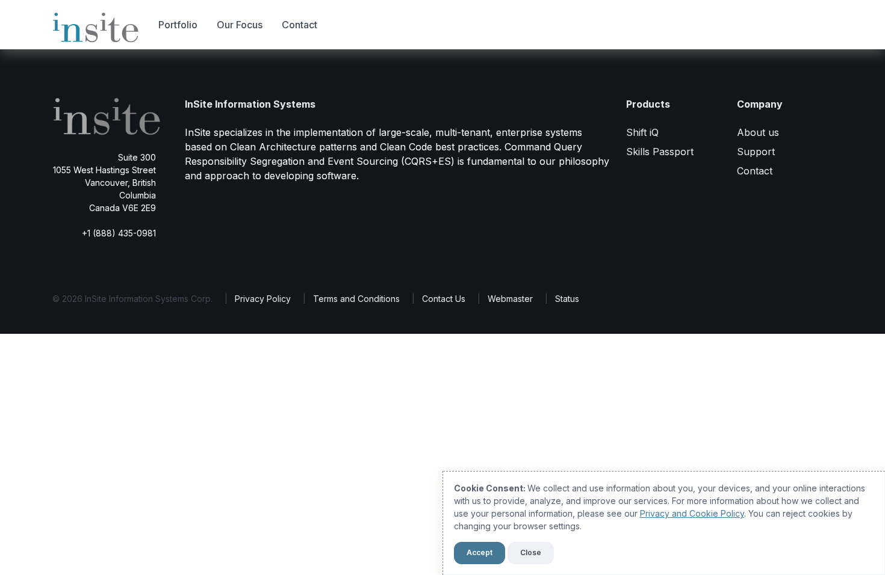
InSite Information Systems (250, 104)
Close (530, 552)
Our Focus (239, 25)
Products (648, 104)
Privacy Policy (263, 299)
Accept (479, 552)
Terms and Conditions (356, 299)
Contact (299, 25)
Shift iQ (642, 132)
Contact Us (443, 299)
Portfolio (177, 25)
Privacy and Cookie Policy (692, 513)
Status (567, 299)
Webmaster (510, 299)
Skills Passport (660, 152)
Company (760, 104)
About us (758, 132)
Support (756, 152)
